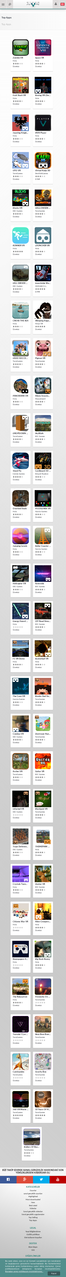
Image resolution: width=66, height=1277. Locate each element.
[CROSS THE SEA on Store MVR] (20, 310)
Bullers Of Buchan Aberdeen (32, 1147)
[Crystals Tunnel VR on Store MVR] (20, 873)
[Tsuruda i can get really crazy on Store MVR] (20, 1024)
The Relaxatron (20, 997)
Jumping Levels (20, 546)
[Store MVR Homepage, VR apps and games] (33, 7)
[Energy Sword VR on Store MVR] (20, 611)
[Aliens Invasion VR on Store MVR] (43, 385)
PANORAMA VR (20, 396)
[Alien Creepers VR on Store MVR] (43, 911)
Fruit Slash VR (19, 95)
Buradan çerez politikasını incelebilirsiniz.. (24, 1271)
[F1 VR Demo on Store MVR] (20, 648)
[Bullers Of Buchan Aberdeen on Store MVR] (31, 1136)
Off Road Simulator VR (43, 621)
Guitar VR (39, 772)
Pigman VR (40, 358)
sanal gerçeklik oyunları (33, 1193)
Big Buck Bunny (42, 959)
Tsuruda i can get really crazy (20, 1034)
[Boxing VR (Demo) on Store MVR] (43, 85)
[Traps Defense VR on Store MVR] (20, 836)
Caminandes (18, 1072)
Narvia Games (41, 511)
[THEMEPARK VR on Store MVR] (43, 836)
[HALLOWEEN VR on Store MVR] (43, 197)
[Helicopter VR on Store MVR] (20, 573)
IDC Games (17, 211)
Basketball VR (42, 659)
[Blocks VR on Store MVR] (20, 197)
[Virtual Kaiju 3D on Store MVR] (43, 160)
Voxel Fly (17, 471)
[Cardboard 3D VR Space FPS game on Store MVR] (43, 460)
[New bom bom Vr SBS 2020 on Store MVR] (43, 1024)
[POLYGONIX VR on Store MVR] (43, 498)
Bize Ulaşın (33, 1247)
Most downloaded (33, 1199)
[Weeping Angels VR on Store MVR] (43, 310)
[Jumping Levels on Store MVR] (20, 535)
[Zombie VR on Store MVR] (20, 47)
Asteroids (39, 584)
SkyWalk (39, 433)
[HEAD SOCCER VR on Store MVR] (20, 348)
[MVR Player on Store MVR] (43, 122)
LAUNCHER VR (42, 246)
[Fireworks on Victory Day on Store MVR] (43, 986)
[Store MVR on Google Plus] (25, 1180)
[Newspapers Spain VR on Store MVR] (20, 949)
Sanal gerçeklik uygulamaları (33, 1214)
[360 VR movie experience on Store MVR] (20, 1099)
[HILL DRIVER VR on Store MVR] (20, 273)
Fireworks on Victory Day (43, 997)
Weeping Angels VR (43, 321)
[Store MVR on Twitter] (41, 1180)
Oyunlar (33, 1190)
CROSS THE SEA (20, 321)
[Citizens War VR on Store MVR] (20, 911)
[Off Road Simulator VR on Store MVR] (43, 611)
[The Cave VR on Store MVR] (20, 686)
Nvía (15, 61)
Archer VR (17, 772)
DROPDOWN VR (20, 433)
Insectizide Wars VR (43, 283)
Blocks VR (17, 208)
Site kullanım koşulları (33, 1237)
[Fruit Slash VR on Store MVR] (20, 85)
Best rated (33, 1205)
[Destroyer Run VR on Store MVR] (43, 723)
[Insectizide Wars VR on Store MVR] (43, 273)
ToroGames (18, 173)
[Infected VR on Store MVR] (20, 798)
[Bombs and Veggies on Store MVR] (43, 686)
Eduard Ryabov (42, 474)
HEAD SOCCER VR (20, 358)
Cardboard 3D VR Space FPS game (43, 471)
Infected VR (18, 809)
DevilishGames (41, 173)
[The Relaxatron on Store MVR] (20, 986)
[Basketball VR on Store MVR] (43, 648)
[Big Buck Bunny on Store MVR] (43, 949)
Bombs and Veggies (43, 696)
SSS (33, 1250)
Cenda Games (19, 474)
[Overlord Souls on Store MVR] (20, 498)
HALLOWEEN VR (43, 208)
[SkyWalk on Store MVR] (43, 423)
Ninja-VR (39, 324)
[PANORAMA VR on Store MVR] (20, 385)
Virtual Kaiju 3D (42, 171)
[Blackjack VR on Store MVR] (43, 798)
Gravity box (41, 1072)
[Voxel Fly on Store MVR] (20, 460)
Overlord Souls (20, 509)
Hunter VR (40, 884)
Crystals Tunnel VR (20, 884)
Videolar (33, 1208)
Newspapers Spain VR (20, 959)
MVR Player (40, 133)
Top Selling (33, 1217)
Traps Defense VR (20, 847)
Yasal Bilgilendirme (33, 1231)
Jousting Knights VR (20, 133)
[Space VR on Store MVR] (43, 47)
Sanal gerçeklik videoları (33, 1211)
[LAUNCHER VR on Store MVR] (43, 235)
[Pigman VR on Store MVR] (43, 348)
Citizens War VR (20, 922)
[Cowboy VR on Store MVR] (20, 723)
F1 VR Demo (19, 659)
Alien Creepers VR (43, 922)
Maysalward (40, 399)
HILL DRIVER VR (20, 283)
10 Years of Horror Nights (43, 1110)
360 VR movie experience (20, 1110)
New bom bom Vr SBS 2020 (43, 1034)
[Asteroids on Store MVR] (43, 573)
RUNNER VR (19, 246)
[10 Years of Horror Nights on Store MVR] (43, 1099)
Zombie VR (18, 58)
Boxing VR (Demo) (43, 95)
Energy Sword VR (20, 621)
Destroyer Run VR (43, 734)
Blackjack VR (41, 809)
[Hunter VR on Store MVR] (43, 873)
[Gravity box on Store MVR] (43, 1061)
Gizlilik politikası (33, 1234)
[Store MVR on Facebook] (8, 1180)
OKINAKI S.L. (41, 286)
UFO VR (17, 171)
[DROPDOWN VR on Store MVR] (20, 423)
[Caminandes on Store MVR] (20, 1061)
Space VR (39, 58)
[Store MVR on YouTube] (58, 1180)
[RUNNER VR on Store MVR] (20, 235)
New (33, 1202)
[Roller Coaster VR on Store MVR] (43, 535)
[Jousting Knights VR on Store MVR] (20, 122)
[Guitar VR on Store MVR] (43, 761)
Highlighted (33, 1196)
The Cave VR (19, 696)
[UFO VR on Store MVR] (20, 160)
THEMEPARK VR (43, 847)
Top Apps (33, 1220)
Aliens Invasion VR (43, 396)
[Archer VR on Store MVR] (20, 761)
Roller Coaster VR (43, 546)
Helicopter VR (19, 584)
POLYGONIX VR (42, 509)
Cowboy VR (18, 734)
